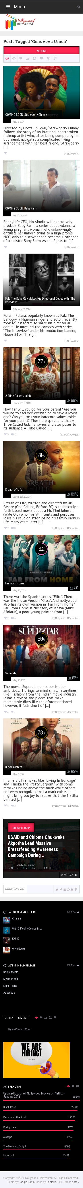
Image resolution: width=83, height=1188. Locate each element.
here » (76, 1182)
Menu (19, 6)
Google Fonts (26, 1182)
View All (72, 911)
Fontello (51, 1182)
